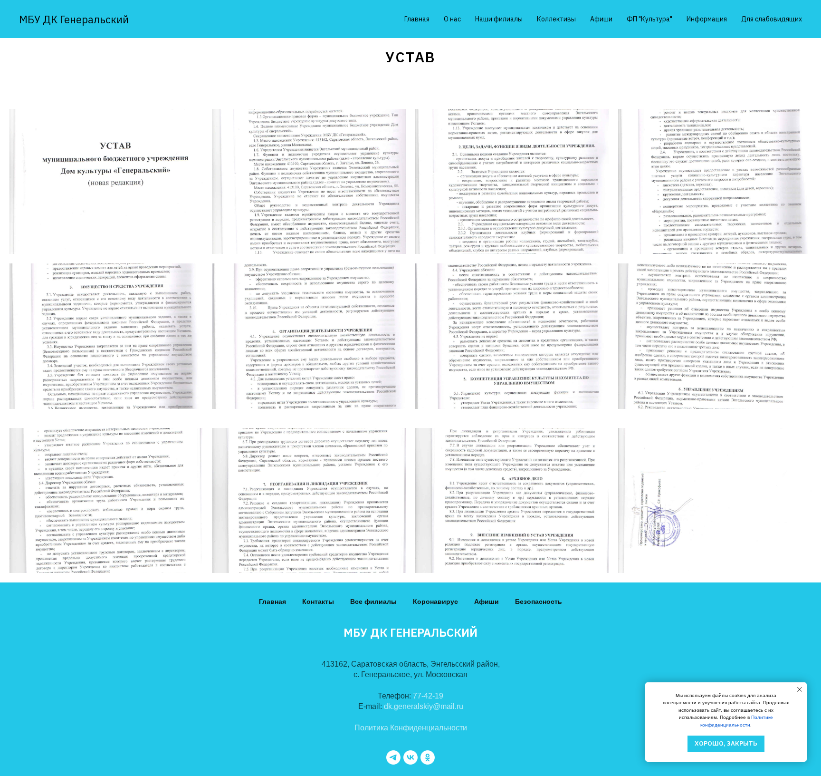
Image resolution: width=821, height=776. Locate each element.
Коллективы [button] (556, 19)
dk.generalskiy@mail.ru (423, 706)
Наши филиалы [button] (499, 19)
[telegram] (393, 757)
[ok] (427, 757)
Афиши (601, 19)
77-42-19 (428, 696)
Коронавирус (435, 601)
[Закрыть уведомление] (799, 689)
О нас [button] (452, 19)
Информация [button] (707, 19)
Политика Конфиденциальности (410, 728)
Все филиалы (373, 601)
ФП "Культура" (649, 19)
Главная (417, 19)
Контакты (318, 601)
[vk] (410, 757)
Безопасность (538, 601)
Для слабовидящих (771, 19)
